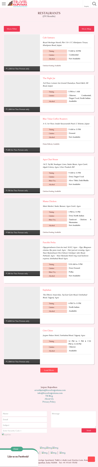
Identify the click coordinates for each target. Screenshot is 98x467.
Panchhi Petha (49, 242)
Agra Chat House (50, 159)
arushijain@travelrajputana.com (50, 390)
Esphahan (47, 289)
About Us (49, 399)
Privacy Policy (49, 401)
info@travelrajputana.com (50, 393)
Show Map (86, 29)
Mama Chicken (50, 201)
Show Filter (12, 29)
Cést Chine (48, 330)
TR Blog (49, 396)
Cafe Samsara (49, 37)
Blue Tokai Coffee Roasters (55, 118)
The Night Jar (49, 78)
